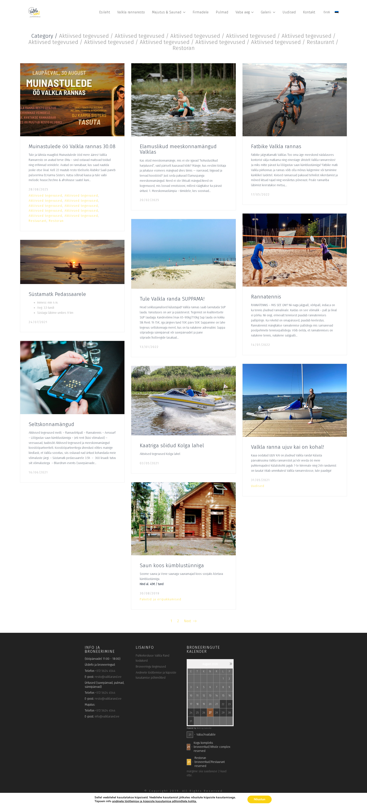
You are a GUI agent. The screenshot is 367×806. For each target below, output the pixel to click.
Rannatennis (266, 297)
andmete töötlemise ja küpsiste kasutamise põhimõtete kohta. (154, 801)
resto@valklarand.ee (108, 677)
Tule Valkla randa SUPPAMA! (172, 299)
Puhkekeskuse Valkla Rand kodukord (152, 658)
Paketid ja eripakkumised (160, 599)
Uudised (257, 486)
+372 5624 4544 (105, 671)
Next (188, 621)
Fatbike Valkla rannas (276, 146)
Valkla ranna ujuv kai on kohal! (287, 447)
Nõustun (259, 799)
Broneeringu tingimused (151, 666)
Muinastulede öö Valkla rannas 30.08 (72, 146)
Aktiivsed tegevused (45, 195)
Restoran (56, 221)
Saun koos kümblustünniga (172, 565)
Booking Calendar (204, 728)
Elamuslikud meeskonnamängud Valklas (178, 149)
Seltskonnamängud (51, 424)
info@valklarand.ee (107, 716)
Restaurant (38, 221)
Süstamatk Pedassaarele (57, 294)
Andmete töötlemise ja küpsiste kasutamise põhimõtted (156, 675)
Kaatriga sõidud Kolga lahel (172, 445)
